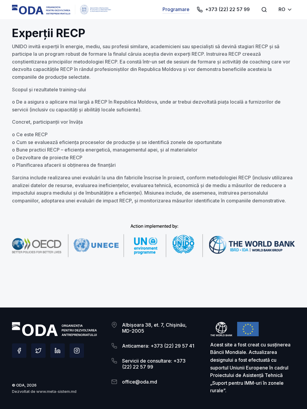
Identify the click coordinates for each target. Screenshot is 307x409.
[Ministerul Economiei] (41, 9)
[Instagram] (77, 350)
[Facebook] (19, 350)
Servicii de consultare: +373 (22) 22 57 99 (154, 364)
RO (282, 9)
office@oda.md (139, 382)
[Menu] (264, 9)
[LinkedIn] (57, 350)
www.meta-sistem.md (56, 391)
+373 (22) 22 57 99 (227, 9)
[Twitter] (38, 350)
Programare (175, 9)
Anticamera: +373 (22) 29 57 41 (158, 346)
